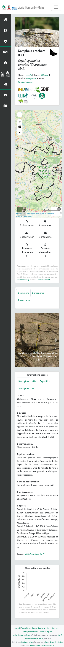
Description (23, 381)
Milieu (34, 381)
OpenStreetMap (32, 213)
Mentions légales (45, 631)
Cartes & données (53, 628)
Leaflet (19, 213)
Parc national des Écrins (54, 642)
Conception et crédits (30, 631)
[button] (19, 127)
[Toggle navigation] (56, 7)
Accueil (17, 628)
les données (22, 279)
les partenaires (41, 279)
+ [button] (20, 122)
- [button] (20, 132)
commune (23, 292)
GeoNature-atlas (27, 642)
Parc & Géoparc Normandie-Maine (33, 628)
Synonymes (23, 388)
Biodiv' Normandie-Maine (31, 7)
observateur (24, 299)
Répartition (45, 381)
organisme (38, 292)
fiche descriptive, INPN (34, 553)
